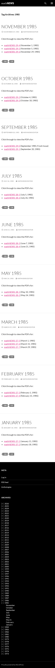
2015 (7, 530)
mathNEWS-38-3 (12, 243)
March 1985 (14, 322)
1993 (7, 583)
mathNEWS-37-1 (12, 441)
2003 (7, 559)
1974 (7, 651)
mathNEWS (7, 3)
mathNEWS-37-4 (12, 395)
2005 (7, 554)
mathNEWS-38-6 (12, 197)
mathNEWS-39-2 (12, 97)
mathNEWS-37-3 (12, 392)
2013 (7, 535)
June (8, 615)
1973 (7, 654)
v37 (12, 357)
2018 (7, 523)
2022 (7, 513)
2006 (7, 552)
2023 (7, 511)
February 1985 (17, 374)
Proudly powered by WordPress (12, 665)
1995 (7, 578)
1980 (7, 637)
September (10, 610)
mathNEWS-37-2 (12, 444)
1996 (7, 576)
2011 (7, 540)
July (7, 612)
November (10, 605)
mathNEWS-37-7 (12, 347)
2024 (7, 508)
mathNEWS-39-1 (12, 149)
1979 (7, 639)
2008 (7, 547)
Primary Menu (52, 3)
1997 (7, 574)
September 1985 (19, 127)
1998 (7, 571)
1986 (7, 600)
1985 (5, 61)
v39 (12, 61)
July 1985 (11, 176)
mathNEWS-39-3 (12, 100)
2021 (7, 516)
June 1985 (12, 224)
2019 (7, 520)
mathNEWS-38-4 (12, 246)
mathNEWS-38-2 (12, 295)
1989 (7, 593)
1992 (7, 586)
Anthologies (6, 487)
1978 (7, 641)
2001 (7, 564)
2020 (7, 518)
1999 (7, 569)
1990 (7, 591)
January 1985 (16, 422)
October (9, 608)
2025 (7, 506)
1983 (7, 629)
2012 (7, 537)
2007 (7, 549)
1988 (7, 595)
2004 (7, 557)
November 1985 (19, 26)
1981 (7, 634)
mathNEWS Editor (30, 32)
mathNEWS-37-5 (12, 340)
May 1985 (11, 273)
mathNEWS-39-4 (12, 45)
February (10, 622)
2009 (7, 545)
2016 (7, 528)
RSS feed (4, 482)
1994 (7, 581)
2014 (7, 532)
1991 (7, 588)
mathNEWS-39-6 (12, 51)
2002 (7, 562)
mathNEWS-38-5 (12, 194)
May (8, 617)
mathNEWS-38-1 (12, 292)
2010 (7, 542)
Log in (3, 477)
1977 (7, 644)
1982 (7, 632)
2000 (7, 566)
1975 (7, 649)
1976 (7, 646)
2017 (7, 525)
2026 (7, 503)
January (9, 624)
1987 (7, 598)
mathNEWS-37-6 (12, 344)
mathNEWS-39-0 (12, 146)
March (8, 620)
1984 (7, 627)
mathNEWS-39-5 (12, 48)
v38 (12, 207)
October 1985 (17, 78)
